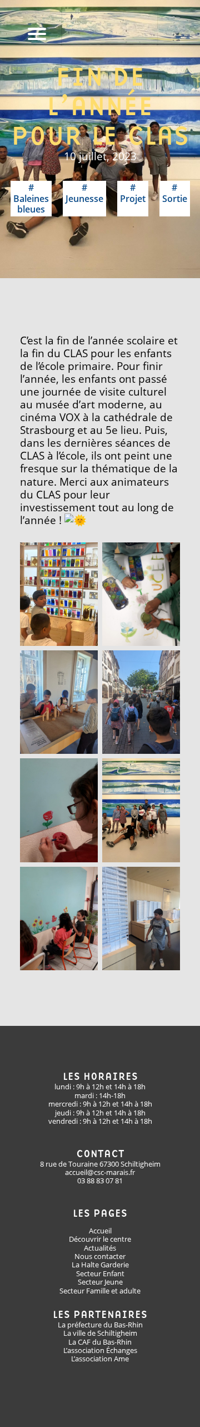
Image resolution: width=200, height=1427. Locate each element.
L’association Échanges (100, 1350)
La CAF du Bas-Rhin (100, 1342)
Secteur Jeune (100, 1282)
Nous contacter (100, 1256)
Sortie (174, 198)
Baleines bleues (31, 203)
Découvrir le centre (100, 1239)
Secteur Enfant (100, 1273)
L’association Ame (100, 1359)
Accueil (100, 1231)
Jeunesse (84, 198)
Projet (133, 198)
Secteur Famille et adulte (100, 1291)
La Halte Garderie (100, 1265)
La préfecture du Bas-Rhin (100, 1325)
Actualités (100, 1248)
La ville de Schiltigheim (100, 1333)
